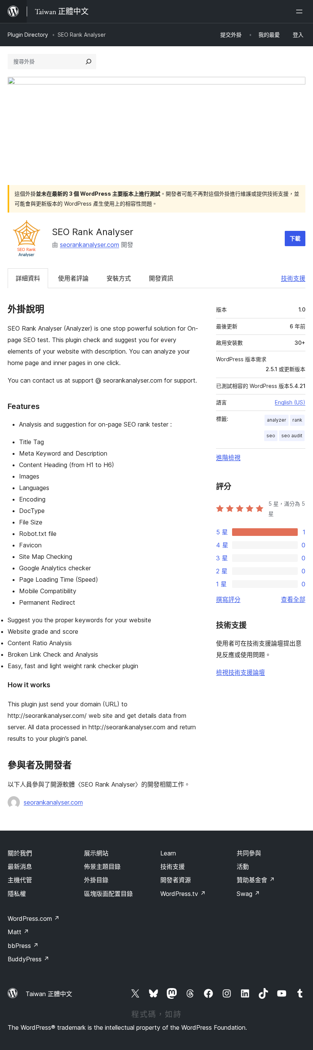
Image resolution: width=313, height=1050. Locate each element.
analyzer (276, 420)
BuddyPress (28, 959)
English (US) (290, 402)
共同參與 (249, 853)
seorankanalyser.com (89, 244)
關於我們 (20, 853)
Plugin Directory (28, 34)
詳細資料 (28, 278)
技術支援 (293, 278)
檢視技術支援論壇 (240, 672)
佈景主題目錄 (102, 866)
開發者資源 (175, 880)
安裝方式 (118, 278)
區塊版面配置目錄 (108, 893)
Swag (248, 893)
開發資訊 (161, 278)
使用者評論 (73, 278)
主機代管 (20, 880)
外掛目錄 (96, 880)
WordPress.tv (183, 893)
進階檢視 (228, 457)
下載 (295, 238)
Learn (168, 853)
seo (270, 435)
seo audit (291, 435)
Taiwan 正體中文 (49, 994)
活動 (243, 866)
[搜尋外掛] (88, 61)
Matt (18, 932)
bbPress (23, 945)
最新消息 (20, 866)
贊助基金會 (256, 880)
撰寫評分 (228, 599)
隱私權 (17, 893)
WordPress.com (34, 918)
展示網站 (96, 853)
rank (297, 420)
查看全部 (293, 599)
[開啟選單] (301, 11)
